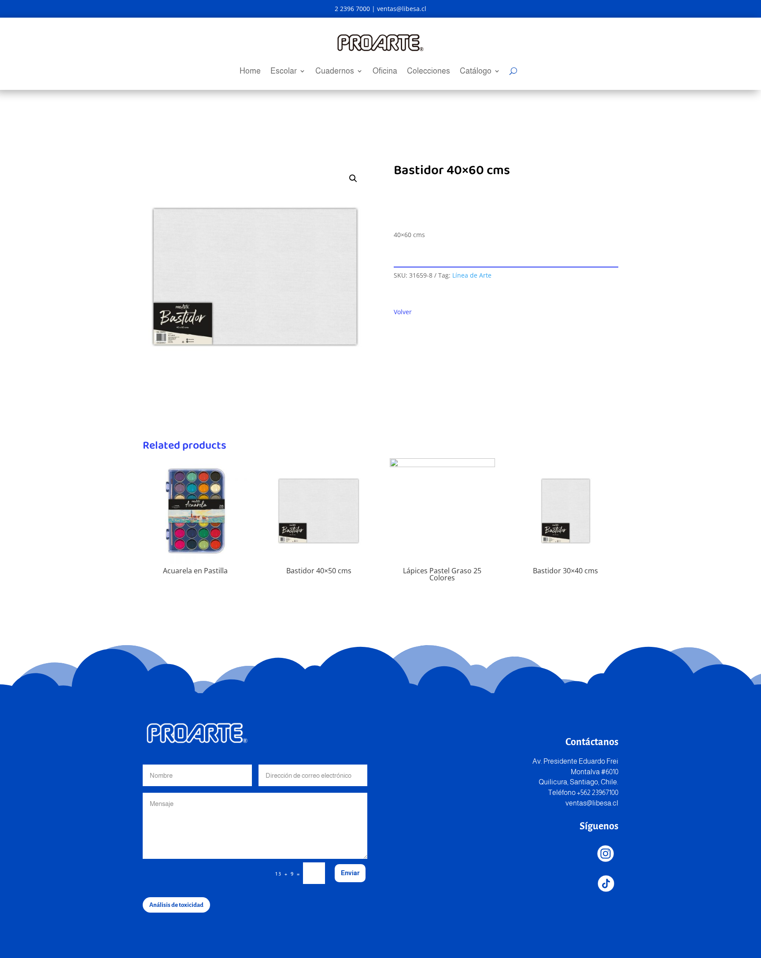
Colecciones (428, 71)
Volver (403, 312)
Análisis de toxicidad (176, 905)
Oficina (385, 71)
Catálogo (475, 71)
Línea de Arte (471, 275)
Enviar (350, 872)
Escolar (283, 71)
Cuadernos (334, 71)
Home (250, 71)
